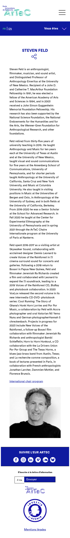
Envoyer (31, 479)
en (10, 29)
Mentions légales (35, 529)
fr (4, 29)
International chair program (26, 381)
